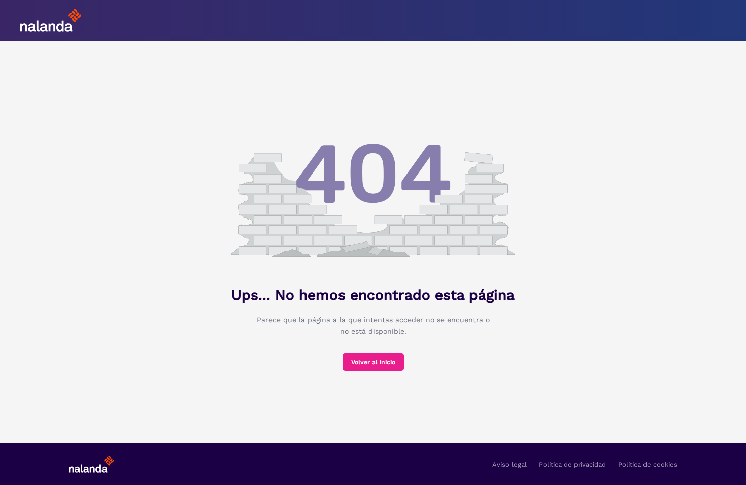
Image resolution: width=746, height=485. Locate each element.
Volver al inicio (373, 362)
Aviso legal (509, 464)
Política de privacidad (572, 464)
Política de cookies (647, 464)
